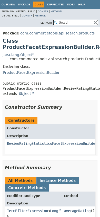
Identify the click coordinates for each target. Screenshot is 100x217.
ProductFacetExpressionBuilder (31, 72)
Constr (43, 11)
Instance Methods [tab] (57, 180)
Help (81, 4)
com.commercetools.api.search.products (57, 33)
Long (54, 211)
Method (56, 11)
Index (71, 4)
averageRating (77, 211)
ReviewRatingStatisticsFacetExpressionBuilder (52, 143)
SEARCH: (46, 22)
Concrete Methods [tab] (27, 188)
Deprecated (55, 4)
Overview (8, 4)
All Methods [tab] (20, 180)
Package (24, 4)
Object (25, 94)
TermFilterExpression (27, 211)
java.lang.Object (17, 55)
